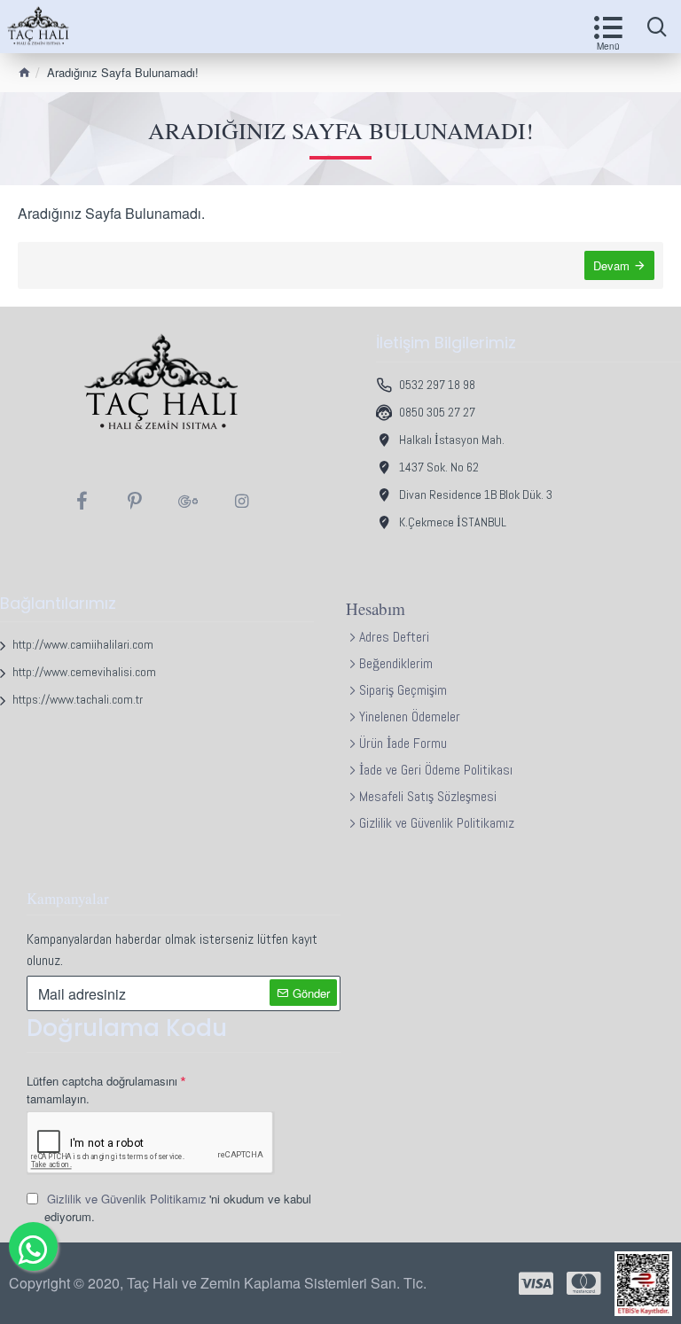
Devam (611, 265)
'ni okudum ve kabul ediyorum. (177, 1207)
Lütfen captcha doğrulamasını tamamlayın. (102, 1089)
